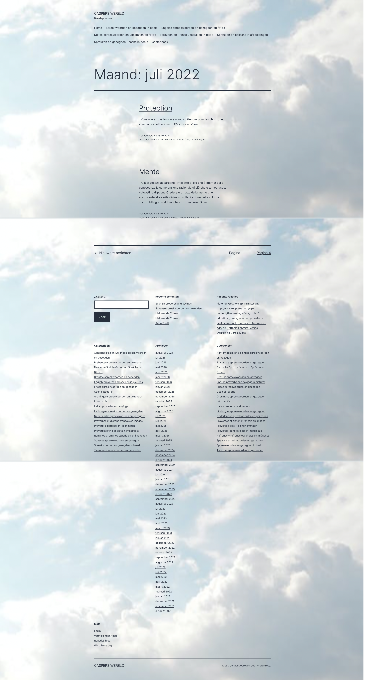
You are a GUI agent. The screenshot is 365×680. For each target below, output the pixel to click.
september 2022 (165, 557)
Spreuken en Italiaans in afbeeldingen (242, 34)
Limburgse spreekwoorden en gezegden (118, 411)
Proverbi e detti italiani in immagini (180, 217)
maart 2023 (162, 528)
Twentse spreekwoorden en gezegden (117, 450)
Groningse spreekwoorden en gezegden (118, 396)
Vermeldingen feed (105, 635)
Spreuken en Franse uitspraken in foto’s (186, 34)
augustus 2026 (164, 352)
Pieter (220, 303)
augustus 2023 (164, 503)
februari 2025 (163, 440)
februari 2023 (163, 532)
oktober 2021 (163, 610)
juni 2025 (161, 420)
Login (97, 630)
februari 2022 (163, 591)
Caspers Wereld (109, 13)
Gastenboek (160, 42)
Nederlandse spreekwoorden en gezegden (119, 416)
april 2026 (161, 372)
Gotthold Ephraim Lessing (243, 303)
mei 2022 (161, 576)
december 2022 (165, 542)
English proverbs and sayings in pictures (118, 381)
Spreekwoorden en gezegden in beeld (132, 28)
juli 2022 (160, 567)
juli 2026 (160, 357)
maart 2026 (162, 376)
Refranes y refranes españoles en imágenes (120, 435)
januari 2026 (162, 386)
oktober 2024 (163, 459)
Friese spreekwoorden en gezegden (115, 386)
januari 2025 (162, 445)
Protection (155, 108)
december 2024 (165, 450)
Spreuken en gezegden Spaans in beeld (121, 42)
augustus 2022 (164, 562)
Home (98, 28)
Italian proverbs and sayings (111, 406)
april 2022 (161, 581)
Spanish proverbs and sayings (173, 303)
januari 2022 (162, 596)
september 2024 (165, 464)
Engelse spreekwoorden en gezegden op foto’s (193, 28)
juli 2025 (160, 416)
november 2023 (165, 489)
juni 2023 (161, 513)
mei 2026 (161, 367)
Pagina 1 (236, 253)
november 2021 (164, 606)
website (221, 332)
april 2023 (161, 523)
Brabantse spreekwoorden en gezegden (118, 362)
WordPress (263, 665)
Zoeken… (100, 296)
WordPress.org (103, 645)
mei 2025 (161, 425)
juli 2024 (160, 474)
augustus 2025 (164, 411)
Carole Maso (238, 332)
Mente (149, 171)
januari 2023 (162, 537)
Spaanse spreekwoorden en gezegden (178, 308)
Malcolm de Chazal (166, 313)
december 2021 (164, 601)
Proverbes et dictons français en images (183, 139)
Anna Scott (162, 323)
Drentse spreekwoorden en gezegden (117, 376)
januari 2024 (163, 479)
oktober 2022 (163, 552)
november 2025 (165, 396)
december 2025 (165, 391)
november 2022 (165, 547)
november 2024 (165, 454)
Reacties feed (102, 640)
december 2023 (165, 484)
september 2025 (165, 406)
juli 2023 (160, 508)
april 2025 (161, 430)
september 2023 (165, 498)
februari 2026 (163, 381)
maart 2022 (162, 586)
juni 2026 (161, 362)
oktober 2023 (163, 494)
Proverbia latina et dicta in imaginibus (116, 430)
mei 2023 (161, 518)
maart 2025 (162, 435)
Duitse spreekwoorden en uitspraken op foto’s (125, 34)
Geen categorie (103, 391)
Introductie (100, 401)
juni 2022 (161, 572)
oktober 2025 (163, 401)
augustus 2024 (164, 469)
